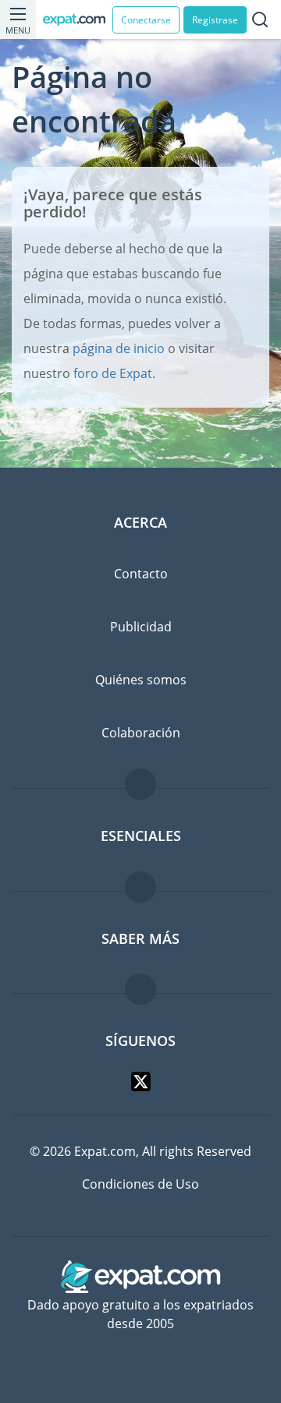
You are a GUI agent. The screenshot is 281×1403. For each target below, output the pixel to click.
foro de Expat (112, 373)
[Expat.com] (77, 20)
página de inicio (119, 348)
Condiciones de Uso (140, 1184)
